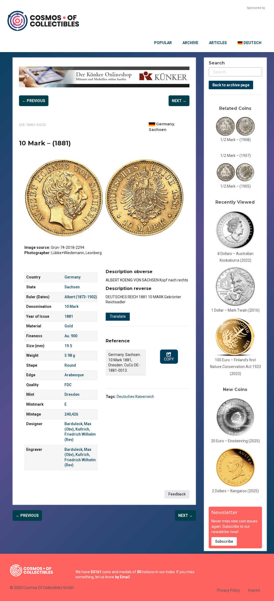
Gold (68, 326)
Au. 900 (70, 336)
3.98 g (69, 355)
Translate (118, 316)
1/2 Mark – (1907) (235, 155)
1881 (68, 316)
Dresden (71, 394)
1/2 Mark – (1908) (235, 140)
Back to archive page (230, 85)
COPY (169, 359)
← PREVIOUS (33, 101)
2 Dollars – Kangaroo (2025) (235, 491)
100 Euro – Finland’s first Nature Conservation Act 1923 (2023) (235, 367)
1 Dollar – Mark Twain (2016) (235, 310)
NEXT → (179, 101)
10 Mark (71, 306)
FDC (67, 385)
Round (70, 365)
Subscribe (224, 541)
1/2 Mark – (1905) (235, 186)
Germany (165, 124)
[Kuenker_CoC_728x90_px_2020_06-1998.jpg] (104, 77)
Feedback (177, 494)
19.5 (68, 346)
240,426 (71, 414)
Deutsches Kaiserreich (135, 396)
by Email (122, 577)
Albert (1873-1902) (80, 297)
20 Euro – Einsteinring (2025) (235, 441)
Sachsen (157, 129)
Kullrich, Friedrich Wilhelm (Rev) (80, 434)
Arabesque (74, 375)
